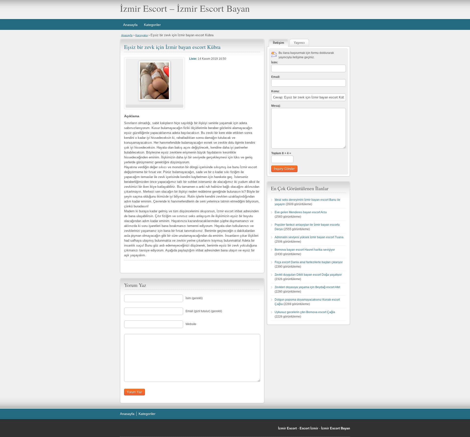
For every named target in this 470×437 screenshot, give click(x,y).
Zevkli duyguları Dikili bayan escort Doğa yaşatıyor (308, 274)
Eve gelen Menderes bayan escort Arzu (301, 212)
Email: (275, 77)
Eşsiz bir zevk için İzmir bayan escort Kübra (172, 46)
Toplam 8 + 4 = (281, 153)
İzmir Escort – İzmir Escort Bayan (185, 8)
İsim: (274, 62)
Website (191, 324)
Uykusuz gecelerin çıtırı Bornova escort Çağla (305, 312)
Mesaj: (276, 105)
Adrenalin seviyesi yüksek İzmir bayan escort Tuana (309, 237)
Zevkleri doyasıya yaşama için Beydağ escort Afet (307, 287)
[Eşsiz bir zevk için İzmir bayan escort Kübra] (154, 99)
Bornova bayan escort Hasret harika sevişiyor (305, 249)
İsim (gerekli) (194, 298)
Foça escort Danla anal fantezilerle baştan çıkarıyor (309, 262)
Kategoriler (152, 25)
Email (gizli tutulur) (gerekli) (204, 311)
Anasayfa (130, 25)
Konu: (275, 91)
